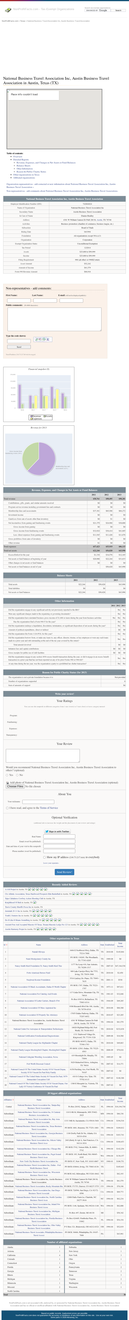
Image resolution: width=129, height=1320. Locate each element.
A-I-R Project (10, 889)
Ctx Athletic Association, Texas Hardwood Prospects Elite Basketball (32, 893)
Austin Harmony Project (15, 929)
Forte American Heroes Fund (38, 972)
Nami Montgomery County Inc (38, 958)
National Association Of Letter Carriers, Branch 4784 (38, 1000)
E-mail (72, 295)
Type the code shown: (16, 335)
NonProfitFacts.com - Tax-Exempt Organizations (43, 9)
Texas (22, 21)
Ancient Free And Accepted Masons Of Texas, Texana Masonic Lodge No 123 (36, 924)
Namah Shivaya (38, 951)
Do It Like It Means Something (17, 920)
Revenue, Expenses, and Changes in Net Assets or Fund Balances (46, 162)
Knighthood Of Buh (13, 902)
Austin (99, 219)
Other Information (25, 168)
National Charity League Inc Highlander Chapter (38, 1042)
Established (109, 944)
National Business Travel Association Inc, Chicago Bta (39, 1148)
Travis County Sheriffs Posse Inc (18, 907)
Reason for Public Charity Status (31, 171)
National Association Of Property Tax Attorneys (38, 1014)
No (21, 775)
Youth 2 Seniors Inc (13, 915)
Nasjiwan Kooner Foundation (38, 979)
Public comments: (22, 305)
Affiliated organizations (24, 177)
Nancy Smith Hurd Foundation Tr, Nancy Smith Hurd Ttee (38, 965)
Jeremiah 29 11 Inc (12, 911)
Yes (11, 775)
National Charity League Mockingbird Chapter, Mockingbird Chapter (38, 1049)
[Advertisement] (64, 48)
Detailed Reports (21, 159)
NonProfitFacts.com (10, 21)
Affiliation (8, 1099)
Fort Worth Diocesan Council (38, 1063)
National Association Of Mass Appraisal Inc (38, 1007)
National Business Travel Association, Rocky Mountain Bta (39, 1186)
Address (84, 944)
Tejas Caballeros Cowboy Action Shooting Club (24, 898)
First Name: (11, 295)
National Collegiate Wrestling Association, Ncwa (38, 1056)
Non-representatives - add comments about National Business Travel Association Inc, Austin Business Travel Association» (62, 190)
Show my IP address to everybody (73, 857)
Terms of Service (49, 807)
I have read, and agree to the (34, 807)
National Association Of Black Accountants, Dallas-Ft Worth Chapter (38, 986)
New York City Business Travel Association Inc (39, 1161)
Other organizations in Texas (26, 174)
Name (38, 944)
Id (4, 944)
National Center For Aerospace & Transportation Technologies (38, 1028)
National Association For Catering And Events (38, 993)
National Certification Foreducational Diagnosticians (38, 1035)
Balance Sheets (23, 165)
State (102, 944)
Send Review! (64, 872)
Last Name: (37, 295)
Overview (17, 156)
